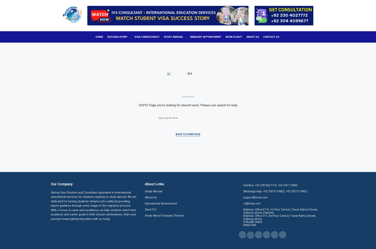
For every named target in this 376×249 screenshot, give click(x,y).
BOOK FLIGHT (234, 36)
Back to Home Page (188, 134)
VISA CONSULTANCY (147, 36)
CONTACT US (271, 36)
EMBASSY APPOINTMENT (205, 36)
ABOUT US (252, 36)
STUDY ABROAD (173, 36)
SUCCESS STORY (117, 36)
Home (99, 36)
